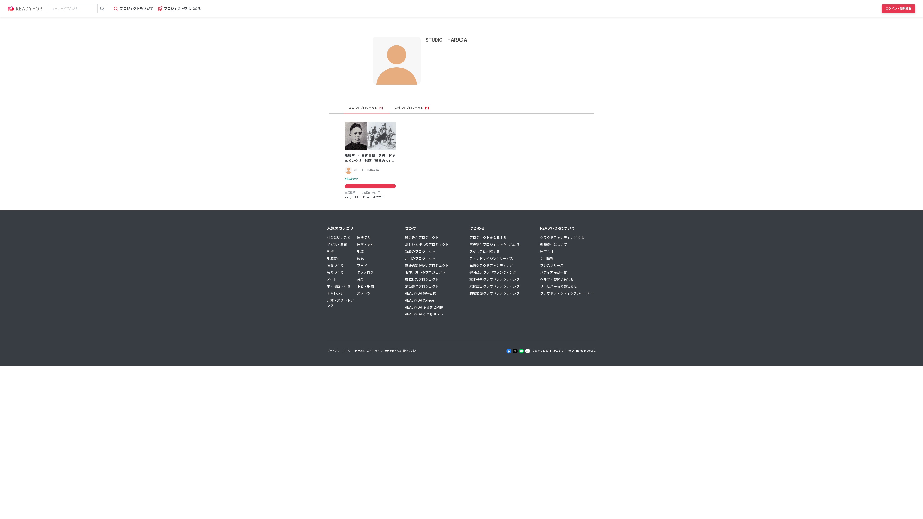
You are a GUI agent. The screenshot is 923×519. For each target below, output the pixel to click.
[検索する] (102, 8)
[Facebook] (508, 351)
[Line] (521, 351)
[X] (515, 351)
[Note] (527, 351)
